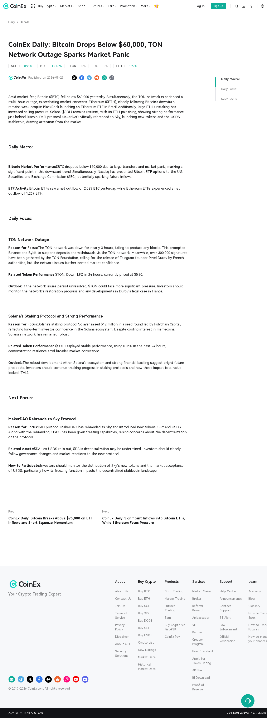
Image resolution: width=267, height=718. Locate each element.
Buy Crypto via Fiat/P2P (175, 627)
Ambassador (200, 617)
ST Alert (225, 617)
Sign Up (218, 6)
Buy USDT (145, 635)
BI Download (201, 677)
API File (197, 670)
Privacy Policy (120, 627)
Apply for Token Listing (201, 661)
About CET (123, 644)
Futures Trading (170, 608)
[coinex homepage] (16, 6)
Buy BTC (144, 591)
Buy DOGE (145, 620)
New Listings (147, 650)
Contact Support (225, 608)
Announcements (231, 598)
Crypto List (146, 642)
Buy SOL (144, 606)
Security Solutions (121, 653)
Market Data (147, 657)
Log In (199, 6)
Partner (197, 632)
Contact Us (123, 598)
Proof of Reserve (198, 687)
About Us (121, 591)
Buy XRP (143, 613)
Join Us (120, 606)
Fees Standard (202, 651)
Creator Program (198, 642)
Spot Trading (174, 591)
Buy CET (144, 628)
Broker (196, 598)
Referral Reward (197, 608)
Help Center (228, 591)
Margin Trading (175, 598)
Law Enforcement (228, 627)
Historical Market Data (147, 667)
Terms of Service (121, 615)
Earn (168, 617)
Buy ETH (144, 598)
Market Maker (201, 591)
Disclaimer (122, 636)
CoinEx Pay (172, 636)
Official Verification (227, 639)
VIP (194, 625)
